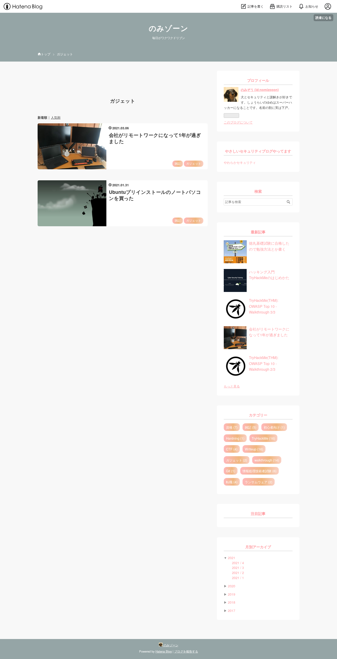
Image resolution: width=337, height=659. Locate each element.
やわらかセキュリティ (240, 162)
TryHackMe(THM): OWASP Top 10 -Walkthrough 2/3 (263, 363)
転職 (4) (232, 481)
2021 (231, 557)
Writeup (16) (254, 449)
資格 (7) (232, 427)
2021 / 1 (238, 577)
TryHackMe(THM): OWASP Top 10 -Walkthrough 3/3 (263, 306)
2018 (231, 602)
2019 (231, 594)
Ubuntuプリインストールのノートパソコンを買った (155, 195)
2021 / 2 (238, 572)
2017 (231, 610)
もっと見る (232, 386)
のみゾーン (168, 28)
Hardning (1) (235, 438)
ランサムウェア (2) (258, 481)
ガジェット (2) (236, 460)
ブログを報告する (186, 651)
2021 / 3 (238, 567)
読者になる (323, 18)
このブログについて (238, 122)
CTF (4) (232, 449)
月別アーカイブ (258, 547)
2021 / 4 (238, 562)
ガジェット (193, 163)
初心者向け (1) (274, 427)
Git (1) (230, 470)
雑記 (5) (250, 427)
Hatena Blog (163, 651)
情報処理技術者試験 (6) (259, 470)
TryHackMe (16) (263, 438)
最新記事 (258, 232)
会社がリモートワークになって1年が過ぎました (155, 138)
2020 (231, 585)
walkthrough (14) (266, 460)
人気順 (56, 117)
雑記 (178, 163)
